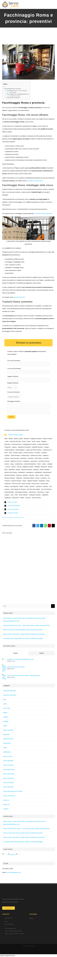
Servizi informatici (8, 787)
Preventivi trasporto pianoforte (43, 213)
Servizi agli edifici (8, 760)
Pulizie (5, 725)
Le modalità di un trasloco (14, 95)
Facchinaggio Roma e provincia (12, 88)
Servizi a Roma (7, 756)
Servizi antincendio (8, 774)
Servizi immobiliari (15, 517)
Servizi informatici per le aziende (12, 791)
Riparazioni (6, 734)
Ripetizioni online (8, 739)
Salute (5, 747)
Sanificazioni (7, 752)
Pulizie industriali (8, 730)
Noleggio (5, 721)
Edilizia (5, 712)
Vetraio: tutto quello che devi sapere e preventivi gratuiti (23, 675)
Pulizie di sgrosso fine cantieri (16, 667)
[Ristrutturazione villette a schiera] (4, 855)
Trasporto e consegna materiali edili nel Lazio (20, 659)
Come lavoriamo (12, 92)
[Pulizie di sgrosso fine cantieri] (4, 665)
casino (5, 704)
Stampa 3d (6, 804)
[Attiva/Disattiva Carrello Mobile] (51, 4)
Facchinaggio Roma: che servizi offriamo (17, 90)
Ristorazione (7, 743)
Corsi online (6, 708)
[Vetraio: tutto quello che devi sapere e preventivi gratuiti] (4, 675)
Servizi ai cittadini (8, 517)
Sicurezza (6, 800)
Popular (15, 653)
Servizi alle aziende (9, 769)
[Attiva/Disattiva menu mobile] (54, 4)
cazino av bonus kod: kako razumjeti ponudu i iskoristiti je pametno (23, 629)
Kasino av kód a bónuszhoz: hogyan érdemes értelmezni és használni (23, 634)
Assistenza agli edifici (9, 690)
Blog (3, 517)
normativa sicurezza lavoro (35, 181)
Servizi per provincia (9, 795)
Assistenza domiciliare (9, 695)
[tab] (28, 435)
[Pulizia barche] (18, 855)
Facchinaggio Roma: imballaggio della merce (18, 94)
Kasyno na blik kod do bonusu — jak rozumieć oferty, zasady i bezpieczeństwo (26, 625)
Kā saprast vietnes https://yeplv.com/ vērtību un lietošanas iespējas (23, 638)
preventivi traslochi (19, 297)
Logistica (5, 717)
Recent (41, 653)
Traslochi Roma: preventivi (13, 97)
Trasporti (21, 517)
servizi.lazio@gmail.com (13, 872)
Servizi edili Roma (8, 778)
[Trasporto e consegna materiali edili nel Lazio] (4, 660)
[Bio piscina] (11, 854)
